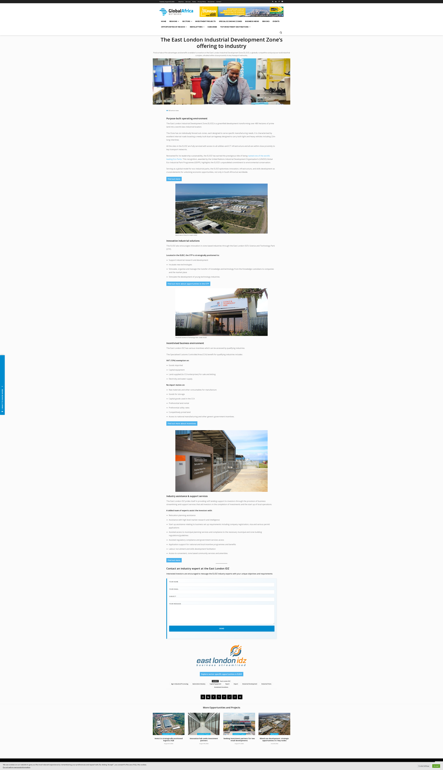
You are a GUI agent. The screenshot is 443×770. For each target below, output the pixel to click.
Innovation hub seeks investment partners (204, 739)
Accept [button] (436, 766)
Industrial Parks (266, 684)
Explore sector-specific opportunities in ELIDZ (221, 674)
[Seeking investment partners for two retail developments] (239, 724)
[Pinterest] (224, 697)
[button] (281, 32)
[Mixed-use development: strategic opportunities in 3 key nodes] (274, 724)
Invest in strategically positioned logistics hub (169, 739)
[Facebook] (279, 1)
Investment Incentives (221, 687)
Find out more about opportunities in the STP (188, 283)
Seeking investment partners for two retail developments (239, 739)
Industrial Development (249, 684)
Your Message (175, 604)
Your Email (173, 589)
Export (227, 684)
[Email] (234, 697)
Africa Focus (274, 734)
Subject (172, 596)
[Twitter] (272, 1)
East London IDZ (225, 681)
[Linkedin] (276, 1)
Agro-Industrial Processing (179, 684)
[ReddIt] (229, 697)
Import (236, 684)
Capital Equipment (215, 684)
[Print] (240, 697)
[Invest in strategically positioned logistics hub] (169, 724)
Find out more (174, 179)
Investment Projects (169, 734)
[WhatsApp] (203, 697)
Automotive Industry (199, 684)
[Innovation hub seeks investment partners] (204, 724)
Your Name (173, 582)
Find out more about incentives (182, 423)
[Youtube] (282, 1)
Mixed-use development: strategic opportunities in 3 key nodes (274, 739)
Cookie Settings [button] (423, 766)
